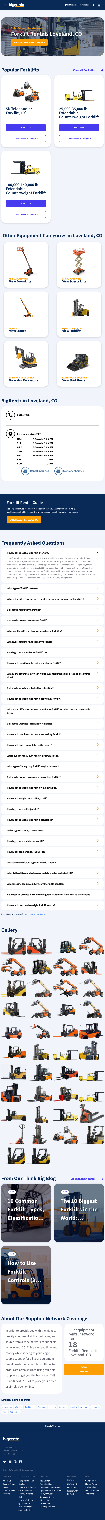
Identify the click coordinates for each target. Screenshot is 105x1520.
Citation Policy (91, 1484)
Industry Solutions (26, 1500)
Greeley (73, 1407)
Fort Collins (30, 1407)
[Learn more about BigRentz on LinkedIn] (20, 1462)
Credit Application (47, 1506)
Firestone (95, 1407)
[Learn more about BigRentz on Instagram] (15, 1462)
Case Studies (45, 1503)
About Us (7, 1480)
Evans (4, 1412)
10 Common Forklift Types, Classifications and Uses (25, 1209)
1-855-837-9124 (23, 415)
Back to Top (50, 1426)
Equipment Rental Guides (50, 1487)
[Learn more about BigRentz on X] (4, 1462)
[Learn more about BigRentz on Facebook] (10, 1462)
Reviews (6, 1493)
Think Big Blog (46, 1484)
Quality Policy (90, 1487)
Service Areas (9, 1484)
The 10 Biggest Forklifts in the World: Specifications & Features (78, 1209)
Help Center (45, 1480)
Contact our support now (34, 914)
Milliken (52, 1407)
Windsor (18, 1407)
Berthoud (42, 1407)
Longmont (84, 1407)
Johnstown (7, 1407)
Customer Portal (25, 1490)
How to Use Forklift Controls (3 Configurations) (25, 1272)
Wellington (15, 1412)
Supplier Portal (25, 1510)
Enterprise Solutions (27, 1487)
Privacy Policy (90, 1480)
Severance (63, 1407)
